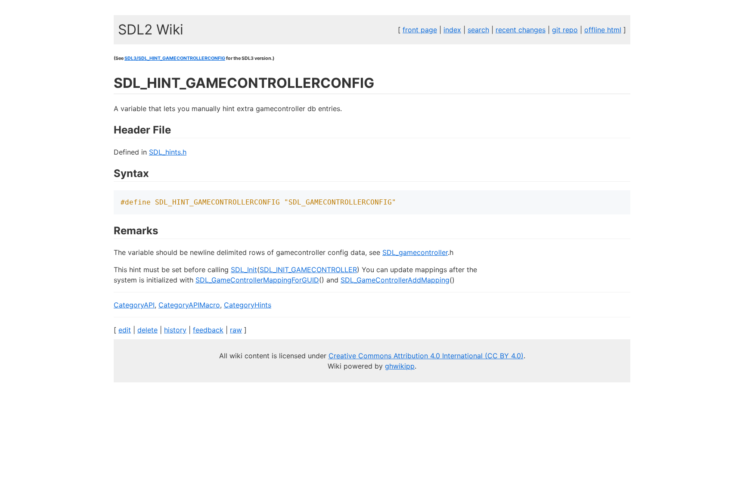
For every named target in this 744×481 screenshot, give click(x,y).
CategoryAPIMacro (189, 305)
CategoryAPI (134, 305)
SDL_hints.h (167, 152)
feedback (208, 330)
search (478, 29)
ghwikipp (400, 366)
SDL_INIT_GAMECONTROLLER (308, 269)
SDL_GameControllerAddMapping (395, 280)
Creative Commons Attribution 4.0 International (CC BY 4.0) (426, 355)
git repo (565, 29)
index (452, 29)
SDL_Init (244, 269)
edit (124, 330)
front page (420, 29)
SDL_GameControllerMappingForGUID (257, 280)
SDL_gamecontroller (415, 252)
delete (147, 330)
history (175, 330)
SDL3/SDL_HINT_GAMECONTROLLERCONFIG (174, 58)
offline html (602, 29)
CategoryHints (247, 305)
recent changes (521, 29)
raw (236, 330)
